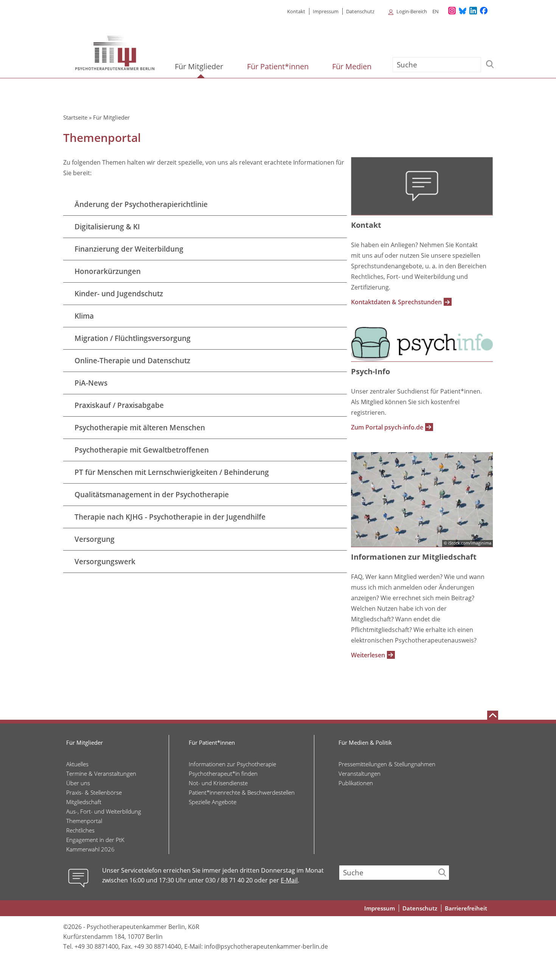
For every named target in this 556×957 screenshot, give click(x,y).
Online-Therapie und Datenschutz (132, 361)
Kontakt (296, 11)
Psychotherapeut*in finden (223, 773)
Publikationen (356, 783)
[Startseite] (115, 53)
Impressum (326, 11)
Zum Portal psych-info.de (387, 427)
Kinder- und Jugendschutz (119, 294)
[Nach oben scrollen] (493, 715)
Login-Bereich (411, 11)
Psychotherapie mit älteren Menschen (140, 428)
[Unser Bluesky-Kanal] (462, 11)
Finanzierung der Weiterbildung (129, 249)
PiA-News (91, 383)
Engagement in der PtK (95, 839)
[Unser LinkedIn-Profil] (473, 11)
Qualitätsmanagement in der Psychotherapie (152, 495)
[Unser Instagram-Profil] (452, 11)
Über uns (78, 783)
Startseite (75, 117)
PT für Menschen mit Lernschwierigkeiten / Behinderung (172, 472)
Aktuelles (77, 764)
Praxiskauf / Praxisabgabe (119, 405)
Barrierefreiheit (466, 908)
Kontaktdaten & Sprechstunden (396, 302)
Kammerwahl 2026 (90, 849)
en (435, 11)
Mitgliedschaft (83, 802)
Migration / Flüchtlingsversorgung (133, 338)
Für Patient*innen (279, 66)
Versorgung (95, 539)
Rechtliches (80, 830)
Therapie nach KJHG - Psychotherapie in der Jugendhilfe (170, 517)
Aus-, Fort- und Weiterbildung (103, 811)
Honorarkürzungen (108, 271)
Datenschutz (360, 11)
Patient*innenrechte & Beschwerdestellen (242, 792)
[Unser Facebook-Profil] (484, 11)
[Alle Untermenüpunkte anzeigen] (387, 11)
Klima (84, 316)
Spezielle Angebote (212, 802)
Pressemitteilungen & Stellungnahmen (387, 764)
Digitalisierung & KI (107, 227)
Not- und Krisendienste (218, 783)
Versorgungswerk (105, 561)
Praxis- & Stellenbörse (94, 792)
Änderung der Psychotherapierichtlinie (141, 204)
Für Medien (352, 66)
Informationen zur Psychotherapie (232, 764)
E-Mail (289, 880)
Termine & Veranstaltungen (101, 773)
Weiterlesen (368, 655)
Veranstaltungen (360, 773)
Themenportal (84, 821)
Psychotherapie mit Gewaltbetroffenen (142, 450)
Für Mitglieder (200, 66)
